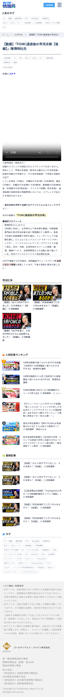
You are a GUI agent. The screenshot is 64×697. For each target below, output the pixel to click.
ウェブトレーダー (10, 572)
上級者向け (46, 550)
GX (4, 27)
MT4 (26, 18)
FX (4, 18)
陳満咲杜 (46, 18)
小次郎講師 (38, 23)
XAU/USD (34, 554)
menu (60, 5)
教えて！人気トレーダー (12, 23)
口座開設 (49, 5)
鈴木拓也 (41, 567)
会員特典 (27, 23)
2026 (55, 550)
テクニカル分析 (32, 550)
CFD (26, 554)
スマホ (48, 563)
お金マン (51, 567)
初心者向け (35, 18)
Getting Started (37, 563)
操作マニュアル (9, 563)
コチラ (12, 73)
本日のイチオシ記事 (52, 23)
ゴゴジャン (29, 559)
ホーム (5, 34)
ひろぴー (7, 567)
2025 (43, 554)
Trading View (41, 559)
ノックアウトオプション (29, 572)
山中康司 (51, 554)
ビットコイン (9, 559)
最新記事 (18, 18)
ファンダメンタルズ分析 (13, 554)
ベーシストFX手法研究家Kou (24, 567)
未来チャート (23, 563)
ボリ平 (19, 559)
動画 (10, 18)
